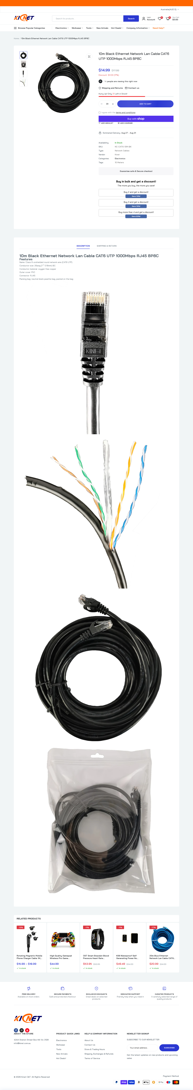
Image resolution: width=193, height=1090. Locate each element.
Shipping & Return (106, 246)
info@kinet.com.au (22, 1043)
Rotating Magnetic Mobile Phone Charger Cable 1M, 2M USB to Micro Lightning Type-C (30, 957)
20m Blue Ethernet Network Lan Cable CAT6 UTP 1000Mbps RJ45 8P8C (162, 957)
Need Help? (158, 28)
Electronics (61, 28)
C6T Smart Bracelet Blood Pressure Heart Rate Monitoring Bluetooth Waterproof (96, 957)
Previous (13, 947)
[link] (41, 930)
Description (83, 246)
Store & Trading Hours (94, 1049)
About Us (88, 1040)
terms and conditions (125, 112)
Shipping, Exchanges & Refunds (98, 1054)
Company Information (137, 28)
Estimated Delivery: (112, 133)
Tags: (101, 162)
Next (179, 947)
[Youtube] (27, 1030)
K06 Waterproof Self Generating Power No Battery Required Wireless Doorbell (129, 957)
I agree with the (118, 112)
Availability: (104, 142)
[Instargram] (21, 1030)
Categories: (104, 158)
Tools (89, 28)
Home (16, 38)
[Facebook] (16, 1030)
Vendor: (102, 154)
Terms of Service (92, 1058)
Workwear (77, 28)
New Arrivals (102, 28)
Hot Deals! (116, 28)
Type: (101, 150)
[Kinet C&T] (24, 18)
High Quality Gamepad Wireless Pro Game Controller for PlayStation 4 (62, 957)
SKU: (101, 146)
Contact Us (89, 1045)
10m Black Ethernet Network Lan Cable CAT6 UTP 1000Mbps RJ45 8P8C (134, 56)
